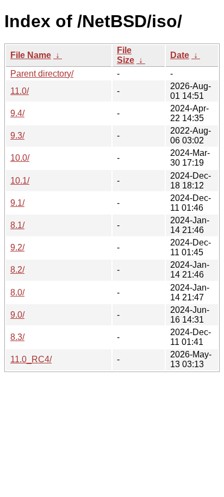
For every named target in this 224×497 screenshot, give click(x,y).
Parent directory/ (41, 73)
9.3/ (17, 135)
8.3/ (17, 337)
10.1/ (19, 180)
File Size (125, 55)
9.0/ (17, 314)
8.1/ (17, 225)
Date (179, 55)
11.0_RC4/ (31, 359)
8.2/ (17, 269)
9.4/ (17, 113)
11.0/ (19, 91)
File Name (30, 55)
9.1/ (17, 202)
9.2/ (17, 247)
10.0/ (19, 157)
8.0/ (17, 292)
